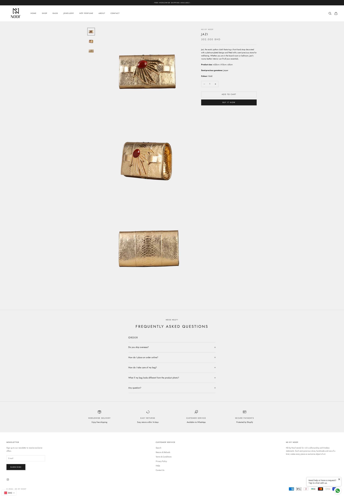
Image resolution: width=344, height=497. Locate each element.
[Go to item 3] (91, 51)
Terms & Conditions (163, 456)
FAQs (158, 465)
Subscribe (16, 467)
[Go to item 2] (91, 41)
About (102, 13)
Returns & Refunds (163, 452)
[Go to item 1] (91, 31)
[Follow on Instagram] (7, 479)
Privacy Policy (161, 461)
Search (158, 447)
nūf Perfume (86, 13)
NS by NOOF (207, 29)
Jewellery (68, 13)
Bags (55, 13)
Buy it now (229, 102)
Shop (44, 13)
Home (34, 13)
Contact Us (160, 470)
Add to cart (229, 94)
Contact (115, 13)
